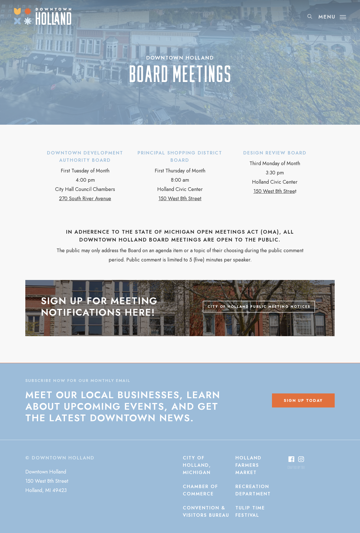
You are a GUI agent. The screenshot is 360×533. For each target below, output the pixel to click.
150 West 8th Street (179, 198)
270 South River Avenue (85, 198)
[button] (332, 16)
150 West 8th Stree (274, 191)
